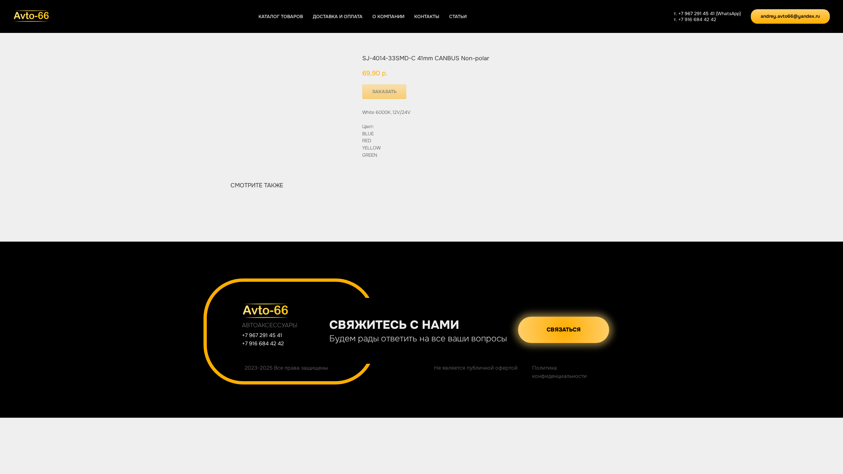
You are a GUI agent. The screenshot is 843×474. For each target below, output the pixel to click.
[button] (563, 330)
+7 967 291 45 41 (697, 13)
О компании (388, 16)
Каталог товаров (280, 16)
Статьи (458, 16)
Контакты (426, 16)
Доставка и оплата (338, 16)
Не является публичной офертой (476, 367)
